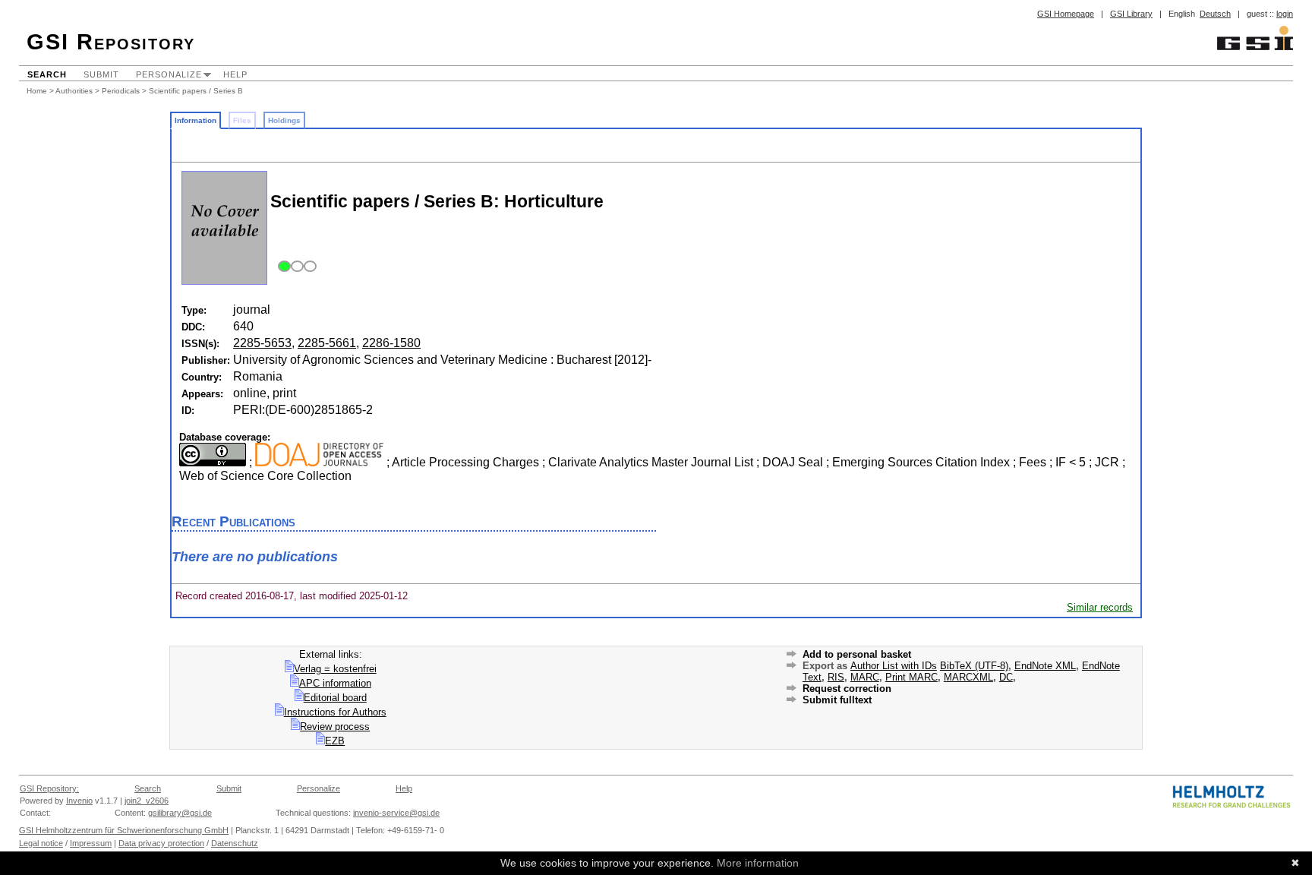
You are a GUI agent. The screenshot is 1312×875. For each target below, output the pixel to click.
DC (1006, 677)
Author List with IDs (893, 665)
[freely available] (295, 267)
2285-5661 (327, 342)
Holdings (284, 120)
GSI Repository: (49, 788)
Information (195, 120)
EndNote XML (1045, 665)
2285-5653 (262, 342)
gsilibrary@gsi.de (180, 812)
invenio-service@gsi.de (396, 812)
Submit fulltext (837, 700)
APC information (335, 683)
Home (37, 91)
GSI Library (1131, 13)
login (1284, 13)
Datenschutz (234, 843)
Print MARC (911, 677)
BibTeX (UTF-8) (974, 665)
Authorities (74, 91)
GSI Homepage (1065, 13)
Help (235, 74)
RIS (836, 677)
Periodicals (121, 91)
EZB (335, 741)
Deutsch (1215, 13)
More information (758, 863)
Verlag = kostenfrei (335, 668)
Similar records (1100, 607)
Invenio (79, 800)
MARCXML (968, 677)
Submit (101, 74)
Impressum (91, 843)
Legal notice (41, 843)
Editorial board (335, 697)
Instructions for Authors (335, 712)
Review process (335, 726)
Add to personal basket (857, 654)
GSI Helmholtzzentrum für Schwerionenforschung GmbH (124, 830)
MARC (864, 677)
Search (47, 74)
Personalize (169, 74)
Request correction (847, 688)
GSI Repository (111, 42)
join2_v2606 (147, 800)
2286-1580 (391, 342)
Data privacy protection (161, 843)
